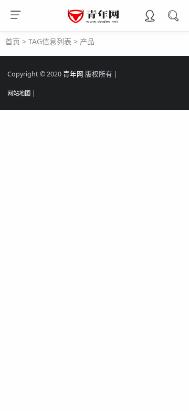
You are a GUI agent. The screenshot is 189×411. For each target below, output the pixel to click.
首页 (12, 41)
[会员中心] (149, 17)
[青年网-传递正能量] (95, 21)
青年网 (73, 74)
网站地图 (18, 93)
